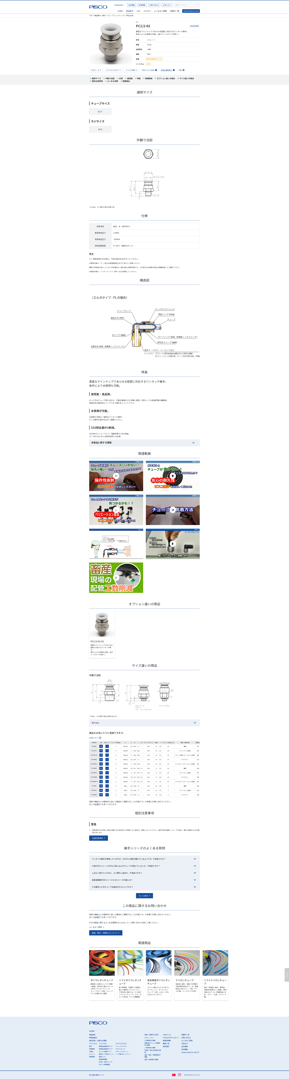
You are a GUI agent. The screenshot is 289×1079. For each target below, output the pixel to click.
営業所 (97, 804)
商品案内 (129, 11)
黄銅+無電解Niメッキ (154, 59)
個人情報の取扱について (96, 1075)
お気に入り (167, 5)
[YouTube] (174, 1075)
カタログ (147, 11)
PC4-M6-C (94, 790)
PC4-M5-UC (94, 755)
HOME (120, 11)
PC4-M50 (94, 768)
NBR (148, 64)
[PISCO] (98, 6)
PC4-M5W (94, 759)
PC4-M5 (94, 746)
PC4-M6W (94, 795)
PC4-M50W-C (94, 781)
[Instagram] (179, 1075)
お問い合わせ (154, 5)
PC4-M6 (94, 786)
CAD (138, 11)
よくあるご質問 (160, 11)
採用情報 (142, 5)
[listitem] (95, 737)
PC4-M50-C (94, 773)
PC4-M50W (94, 777)
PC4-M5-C (94, 751)
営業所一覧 (174, 11)
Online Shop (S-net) (191, 11)
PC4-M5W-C (94, 764)
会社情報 (131, 5)
